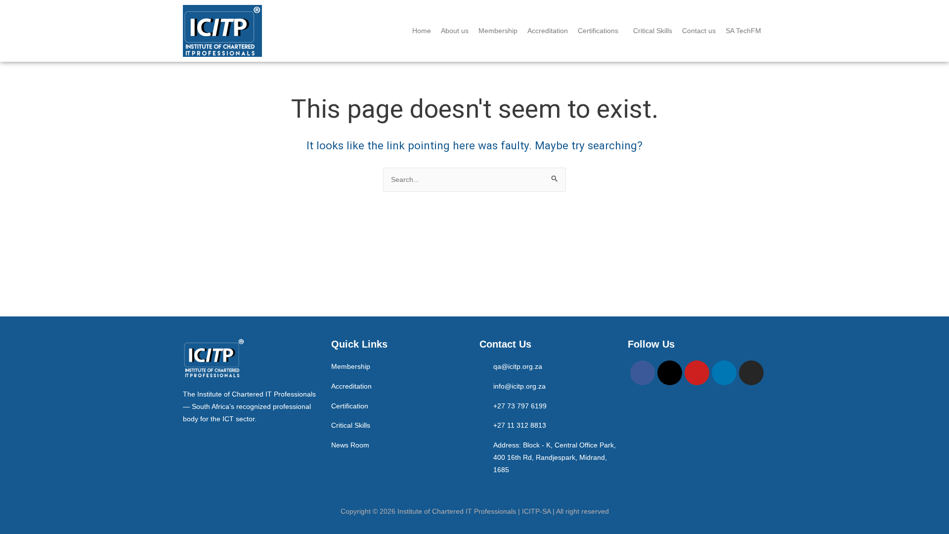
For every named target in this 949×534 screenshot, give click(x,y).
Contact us (699, 31)
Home (421, 31)
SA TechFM (743, 31)
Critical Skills (652, 31)
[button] (600, 30)
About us (455, 31)
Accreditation (547, 31)
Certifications (598, 31)
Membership (498, 31)
